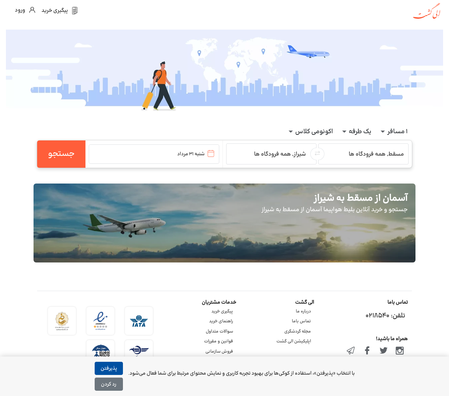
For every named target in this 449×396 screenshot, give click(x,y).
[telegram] (351, 351)
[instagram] (399, 351)
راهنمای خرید (221, 321)
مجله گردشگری (297, 331)
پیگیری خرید (222, 311)
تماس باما (301, 321)
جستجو (61, 154)
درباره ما (303, 311)
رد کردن (108, 384)
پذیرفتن (109, 368)
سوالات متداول (219, 331)
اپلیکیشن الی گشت (293, 341)
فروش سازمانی (219, 351)
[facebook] (367, 351)
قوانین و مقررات (218, 341)
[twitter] (383, 351)
